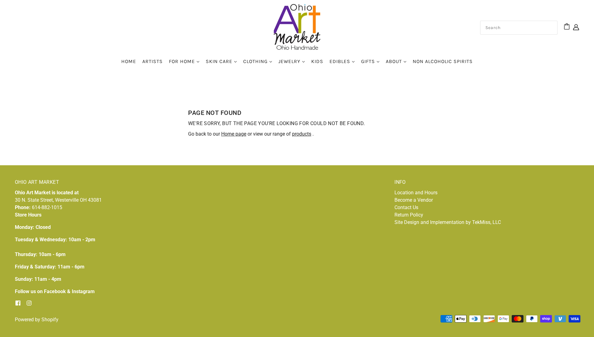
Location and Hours (415, 193)
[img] (576, 27)
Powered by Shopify (36, 319)
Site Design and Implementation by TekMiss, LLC (447, 222)
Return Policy (408, 215)
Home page (233, 134)
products (301, 134)
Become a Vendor (413, 200)
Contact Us (406, 207)
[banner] (297, 26)
